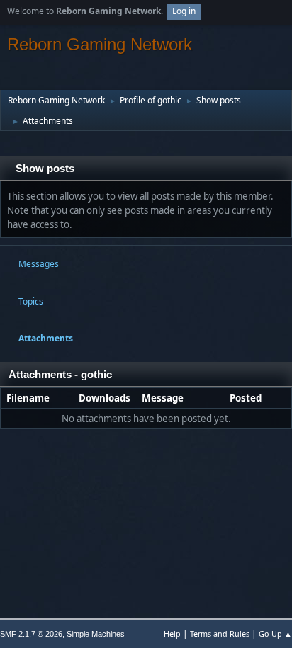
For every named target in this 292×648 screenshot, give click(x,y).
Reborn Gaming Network (99, 44)
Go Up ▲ (275, 633)
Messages (38, 264)
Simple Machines (96, 634)
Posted (246, 398)
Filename (29, 398)
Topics (30, 301)
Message (163, 398)
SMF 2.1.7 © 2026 (31, 634)
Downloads (104, 398)
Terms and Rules (219, 633)
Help (172, 633)
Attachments (45, 338)
